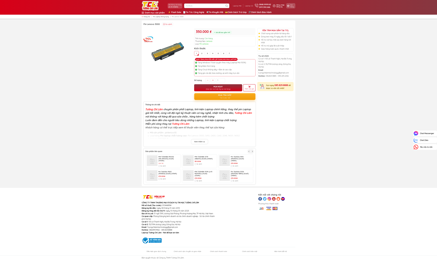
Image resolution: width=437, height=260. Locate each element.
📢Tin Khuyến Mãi (214, 12)
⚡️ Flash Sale (174, 12)
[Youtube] (274, 199)
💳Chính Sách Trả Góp (236, 12)
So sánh (168, 24)
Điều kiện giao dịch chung (156, 251)
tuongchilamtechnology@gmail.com (273, 73)
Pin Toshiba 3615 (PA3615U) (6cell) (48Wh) (237, 159)
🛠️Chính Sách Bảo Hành (260, 12)
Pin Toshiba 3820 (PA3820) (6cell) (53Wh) (167, 173)
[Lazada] (283, 199)
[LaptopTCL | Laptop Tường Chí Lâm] (150, 5)
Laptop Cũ (249, 6)
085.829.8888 (281, 85)
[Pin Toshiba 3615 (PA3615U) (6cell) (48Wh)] (224, 160)
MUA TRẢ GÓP (224, 96)
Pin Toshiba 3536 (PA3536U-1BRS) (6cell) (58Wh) (240, 173)
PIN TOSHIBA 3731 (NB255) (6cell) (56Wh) (204, 158)
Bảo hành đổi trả (280, 251)
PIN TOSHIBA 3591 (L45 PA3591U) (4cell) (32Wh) (203, 173)
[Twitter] (265, 199)
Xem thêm (198, 142)
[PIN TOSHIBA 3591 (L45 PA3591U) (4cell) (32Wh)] (188, 175)
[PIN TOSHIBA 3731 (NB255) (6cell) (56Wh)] (188, 160)
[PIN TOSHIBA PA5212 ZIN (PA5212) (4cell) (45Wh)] (152, 160)
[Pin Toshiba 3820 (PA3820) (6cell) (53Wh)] (152, 175)
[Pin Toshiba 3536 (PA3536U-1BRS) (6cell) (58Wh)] (224, 175)
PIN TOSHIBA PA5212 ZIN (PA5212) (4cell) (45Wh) (166, 159)
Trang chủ (147, 17)
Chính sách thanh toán (218, 251)
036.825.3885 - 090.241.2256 (277, 76)
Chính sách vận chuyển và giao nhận (187, 251)
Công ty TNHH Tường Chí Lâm (171, 258)
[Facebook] (260, 199)
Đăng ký (279, 7)
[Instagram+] (269, 199)
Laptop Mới (237, 6)
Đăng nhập (280, 5)
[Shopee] (278, 199)
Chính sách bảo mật (249, 251)
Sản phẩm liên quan (153, 151)
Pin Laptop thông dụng (161, 17)
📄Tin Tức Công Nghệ (193, 12)
